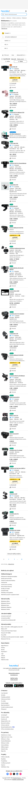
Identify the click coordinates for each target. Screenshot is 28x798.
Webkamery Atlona (5, 601)
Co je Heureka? (4, 693)
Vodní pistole (4, 582)
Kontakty (3, 695)
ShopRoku (3, 759)
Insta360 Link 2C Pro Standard (17, 314)
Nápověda (3, 751)
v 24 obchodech (13, 283)
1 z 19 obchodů (13, 547)
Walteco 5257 (4, 629)
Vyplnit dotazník (14, 680)
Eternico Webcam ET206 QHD (16, 355)
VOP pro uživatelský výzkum (7, 729)
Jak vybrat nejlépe (6, 613)
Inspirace (3, 765)
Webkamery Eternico (5, 603)
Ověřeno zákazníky (5, 757)
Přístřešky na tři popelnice (7, 592)
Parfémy (3, 647)
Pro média (3, 701)
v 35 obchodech (13, 199)
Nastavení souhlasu (5, 723)
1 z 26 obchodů (13, 485)
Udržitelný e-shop (5, 767)
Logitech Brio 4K (14, 206)
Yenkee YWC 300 (13, 67)
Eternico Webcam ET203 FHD (16, 228)
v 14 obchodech (13, 461)
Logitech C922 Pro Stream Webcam (18, 163)
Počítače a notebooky (16, 18)
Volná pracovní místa (5, 699)
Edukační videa (4, 749)
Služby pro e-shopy (5, 739)
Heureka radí (4, 719)
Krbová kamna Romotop (6, 586)
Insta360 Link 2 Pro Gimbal (16, 450)
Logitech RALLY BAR (14, 291)
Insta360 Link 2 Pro (14, 514)
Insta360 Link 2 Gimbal (15, 530)
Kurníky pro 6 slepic (5, 588)
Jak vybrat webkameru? (15, 134)
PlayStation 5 (4, 651)
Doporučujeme (5, 643)
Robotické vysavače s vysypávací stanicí (10, 594)
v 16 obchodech (13, 326)
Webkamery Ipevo (5, 605)
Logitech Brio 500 (14, 185)
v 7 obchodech (13, 506)
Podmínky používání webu (18, 779)
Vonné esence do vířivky (6, 584)
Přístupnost (3, 709)
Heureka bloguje (4, 703)
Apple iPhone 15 (4, 645)
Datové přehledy (5, 745)
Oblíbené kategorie (6, 574)
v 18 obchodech (13, 220)
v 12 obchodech (13, 426)
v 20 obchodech (13, 348)
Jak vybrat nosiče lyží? (6, 616)
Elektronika (9, 18)
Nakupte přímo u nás (5, 721)
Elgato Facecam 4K (14, 434)
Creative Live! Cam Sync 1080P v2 (17, 468)
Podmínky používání (5, 697)
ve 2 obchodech (13, 523)
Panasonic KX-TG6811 (6, 633)
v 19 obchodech (13, 305)
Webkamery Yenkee (5, 609)
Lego (2, 653)
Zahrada (3, 655)
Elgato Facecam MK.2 (15, 397)
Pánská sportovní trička (6, 578)
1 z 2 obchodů (13, 241)
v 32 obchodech (13, 105)
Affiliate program (4, 747)
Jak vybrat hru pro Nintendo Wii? (8, 620)
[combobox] (14, 14)
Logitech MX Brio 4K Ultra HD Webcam (16, 268)
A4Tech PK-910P (13, 494)
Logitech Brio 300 (14, 333)
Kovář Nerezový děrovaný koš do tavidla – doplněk (12, 637)
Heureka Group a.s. (17, 778)
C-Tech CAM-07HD (14, 143)
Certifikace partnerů (5, 763)
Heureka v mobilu (5, 717)
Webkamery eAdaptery (6, 607)
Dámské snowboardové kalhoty (8, 580)
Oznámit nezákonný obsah (7, 707)
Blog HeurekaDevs (5, 705)
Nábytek (3, 657)
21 (21, 559)
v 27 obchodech (13, 390)
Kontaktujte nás (14, 675)
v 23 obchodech (13, 156)
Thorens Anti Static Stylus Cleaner (9, 631)
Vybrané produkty (6, 624)
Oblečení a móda (4, 659)
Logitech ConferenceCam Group (17, 248)
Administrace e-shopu (6, 735)
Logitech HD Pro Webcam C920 (17, 112)
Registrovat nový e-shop (6, 737)
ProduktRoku (4, 761)
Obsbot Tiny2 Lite (14, 415)
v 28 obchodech (13, 126)
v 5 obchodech (13, 408)
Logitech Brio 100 (14, 92)
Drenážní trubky (4, 590)
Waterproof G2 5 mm (5, 639)
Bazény (3, 649)
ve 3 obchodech (13, 443)
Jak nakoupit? (4, 715)
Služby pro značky (5, 743)
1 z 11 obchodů (13, 83)
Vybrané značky (5, 599)
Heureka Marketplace (6, 741)
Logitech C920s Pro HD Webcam (17, 376)
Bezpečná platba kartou (6, 727)
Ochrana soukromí (5, 725)
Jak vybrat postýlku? (5, 618)
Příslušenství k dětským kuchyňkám (9, 576)
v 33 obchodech (13, 177)
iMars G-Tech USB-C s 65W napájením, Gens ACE (12, 627)
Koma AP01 (3, 635)
